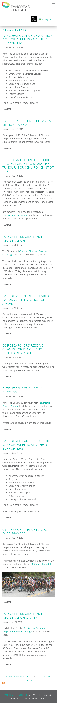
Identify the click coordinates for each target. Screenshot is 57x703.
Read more (8, 109)
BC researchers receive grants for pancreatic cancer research (22, 349)
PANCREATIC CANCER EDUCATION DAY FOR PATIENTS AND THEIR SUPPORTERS (27, 39)
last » (29, 679)
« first (9, 676)
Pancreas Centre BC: (15, 695)
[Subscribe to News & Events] (3, 683)
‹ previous (19, 676)
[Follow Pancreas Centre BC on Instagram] (45, 19)
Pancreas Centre (15, 6)
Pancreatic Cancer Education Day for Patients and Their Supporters (27, 445)
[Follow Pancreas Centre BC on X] (34, 19)
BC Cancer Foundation (42, 564)
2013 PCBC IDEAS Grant (14, 215)
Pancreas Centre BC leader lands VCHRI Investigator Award (25, 300)
